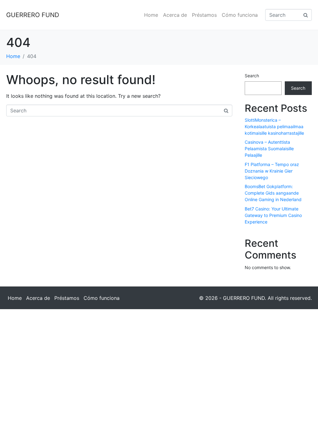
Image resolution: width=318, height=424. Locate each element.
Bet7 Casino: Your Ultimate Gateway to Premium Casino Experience (273, 215)
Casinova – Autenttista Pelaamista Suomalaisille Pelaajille (269, 148)
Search (252, 75)
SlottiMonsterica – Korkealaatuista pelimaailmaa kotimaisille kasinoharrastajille (274, 126)
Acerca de (175, 15)
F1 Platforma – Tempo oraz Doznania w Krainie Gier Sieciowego (272, 171)
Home (151, 15)
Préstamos (204, 15)
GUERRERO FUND (32, 15)
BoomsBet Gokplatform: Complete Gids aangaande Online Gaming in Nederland (273, 193)
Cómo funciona (240, 15)
